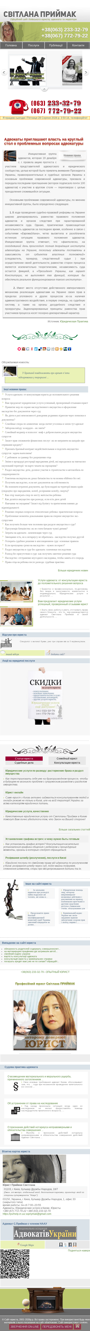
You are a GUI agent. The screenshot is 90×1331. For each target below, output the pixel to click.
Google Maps (27, 1245)
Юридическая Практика (74, 321)
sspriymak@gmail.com (38, 1213)
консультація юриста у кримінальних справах (28, 959)
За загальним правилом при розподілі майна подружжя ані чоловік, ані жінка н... (38, 893)
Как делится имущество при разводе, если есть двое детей (35, 499)
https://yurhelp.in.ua (14, 1213)
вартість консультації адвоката (20, 956)
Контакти (78, 45)
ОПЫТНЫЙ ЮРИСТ (57, 972)
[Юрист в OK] (74, 1245)
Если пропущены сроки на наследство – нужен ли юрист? (35, 545)
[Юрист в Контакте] (61, 1245)
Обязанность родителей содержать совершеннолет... (32, 949)
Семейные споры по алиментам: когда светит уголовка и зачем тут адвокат (44, 423)
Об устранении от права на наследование (33, 1103)
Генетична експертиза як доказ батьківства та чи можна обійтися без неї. (43, 478)
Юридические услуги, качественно (27, 811)
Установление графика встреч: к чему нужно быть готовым (42, 839)
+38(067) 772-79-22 (64, 36)
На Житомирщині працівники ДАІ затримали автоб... (31, 951)
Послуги (33, 45)
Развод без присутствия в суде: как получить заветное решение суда (40, 553)
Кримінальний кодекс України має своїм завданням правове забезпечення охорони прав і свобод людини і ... (73, 917)
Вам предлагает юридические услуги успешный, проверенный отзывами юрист (46, 402)
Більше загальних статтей (74, 829)
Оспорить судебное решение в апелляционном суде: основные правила (41, 541)
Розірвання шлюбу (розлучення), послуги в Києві (35, 857)
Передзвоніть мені (57, 1326)
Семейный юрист (67, 758)
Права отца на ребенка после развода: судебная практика (34, 562)
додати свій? (58, 654)
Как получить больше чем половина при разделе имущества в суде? (40, 524)
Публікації (56, 45)
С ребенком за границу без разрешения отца (28, 457)
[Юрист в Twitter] (65, 1245)
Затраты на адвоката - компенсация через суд (28, 532)
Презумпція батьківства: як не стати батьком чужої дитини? (36, 528)
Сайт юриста (11, 1319)
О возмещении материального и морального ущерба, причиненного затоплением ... (39, 1078)
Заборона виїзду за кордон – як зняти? (25, 428)
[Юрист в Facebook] (70, 1245)
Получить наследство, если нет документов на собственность (37, 482)
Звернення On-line (24, 1326)
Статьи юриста (24, 758)
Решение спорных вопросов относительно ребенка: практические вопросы (43, 511)
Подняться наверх (79, 1250)
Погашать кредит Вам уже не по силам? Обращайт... (31, 961)
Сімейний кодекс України (17, 954)
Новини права (72, 155)
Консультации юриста (67, 762)
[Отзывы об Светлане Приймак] (9, 644)
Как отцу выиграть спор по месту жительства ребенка (33, 495)
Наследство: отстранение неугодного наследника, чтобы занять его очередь (44, 557)
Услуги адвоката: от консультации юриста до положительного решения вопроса (62, 582)
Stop (44, 90)
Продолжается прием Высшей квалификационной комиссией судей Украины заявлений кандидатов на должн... (39, 919)
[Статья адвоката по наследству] (27, 71)
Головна (11, 45)
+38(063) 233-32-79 (64, 29)
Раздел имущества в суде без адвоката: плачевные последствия (38, 549)
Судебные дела (24, 762)
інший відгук (12, 654)
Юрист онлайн (14, 792)
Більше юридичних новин (73, 570)
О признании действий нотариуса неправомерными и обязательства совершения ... (40, 1129)
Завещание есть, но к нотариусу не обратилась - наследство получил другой (44, 537)
